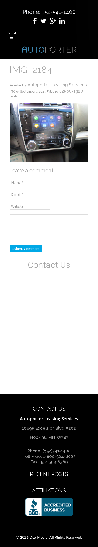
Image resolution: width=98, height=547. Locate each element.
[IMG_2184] (49, 132)
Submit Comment (25, 248)
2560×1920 (72, 91)
